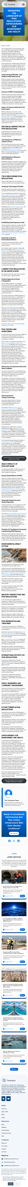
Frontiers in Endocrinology (16, 206)
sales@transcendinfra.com (11, 1165)
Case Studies (5, 1130)
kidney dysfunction (6, 490)
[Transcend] (8, 1080)
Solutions (4, 1108)
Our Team (4, 1146)
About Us (4, 1143)
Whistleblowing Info (9, 1162)
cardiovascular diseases (8, 489)
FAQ (3, 1136)
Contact (4, 1151)
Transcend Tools (6, 1133)
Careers (4, 1149)
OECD (5, 663)
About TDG (5, 1111)
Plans (3, 1114)
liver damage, (18, 489)
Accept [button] (10, 1183)
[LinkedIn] (3, 1098)
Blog (3, 1124)
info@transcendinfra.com (11, 1159)
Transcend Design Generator (11, 307)
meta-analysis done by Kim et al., (10, 195)
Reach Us (5, 1155)
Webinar (4, 1127)
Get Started (14, 833)
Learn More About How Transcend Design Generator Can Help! (14, 458)
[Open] (23, 4)
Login (3, 1117)
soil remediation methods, (11, 639)
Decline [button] (17, 1183)
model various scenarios (8, 441)
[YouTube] (8, 1098)
